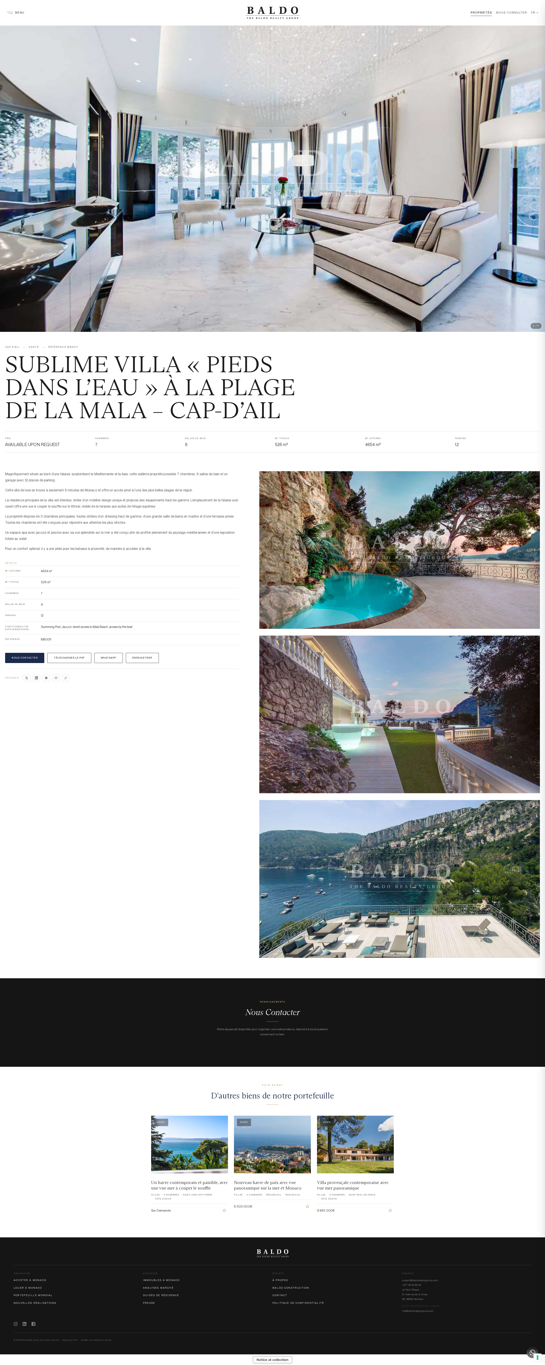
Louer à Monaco (28, 1287)
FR (533, 12)
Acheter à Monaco (30, 1280)
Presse (149, 1302)
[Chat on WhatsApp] (532, 1352)
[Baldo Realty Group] (272, 1253)
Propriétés (481, 12)
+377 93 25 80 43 (411, 1285)
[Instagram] (15, 1324)
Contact (279, 1295)
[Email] (56, 678)
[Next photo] (537, 178)
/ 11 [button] (536, 326)
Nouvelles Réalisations (35, 1302)
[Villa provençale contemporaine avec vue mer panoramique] (390, 1210)
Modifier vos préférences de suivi (96, 1340)
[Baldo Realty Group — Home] (272, 13)
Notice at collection (272, 1360)
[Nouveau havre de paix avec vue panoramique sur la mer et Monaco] (307, 1206)
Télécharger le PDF (69, 657)
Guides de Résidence (161, 1295)
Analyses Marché (158, 1287)
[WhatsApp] (46, 678)
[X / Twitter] (27, 678)
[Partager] (66, 678)
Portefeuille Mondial (33, 1295)
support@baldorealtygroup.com (420, 1280)
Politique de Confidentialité (298, 1302)
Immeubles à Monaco (161, 1280)
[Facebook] (33, 1324)
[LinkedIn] (36, 678)
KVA (75, 1340)
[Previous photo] (8, 178)
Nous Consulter (511, 12)
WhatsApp (108, 657)
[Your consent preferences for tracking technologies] (538, 1358)
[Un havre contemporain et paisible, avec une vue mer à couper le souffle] (224, 1210)
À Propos (280, 1280)
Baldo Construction (290, 1287)
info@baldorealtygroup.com (418, 1310)
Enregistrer (142, 657)
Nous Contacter (25, 657)
